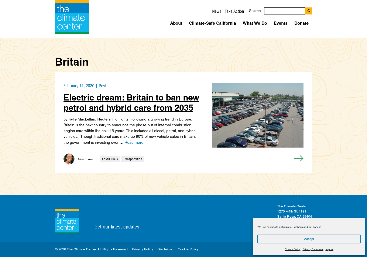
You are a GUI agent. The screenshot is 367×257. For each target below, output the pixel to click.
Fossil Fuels (110, 159)
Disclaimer (165, 249)
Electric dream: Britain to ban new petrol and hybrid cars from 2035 (131, 102)
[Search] (308, 10)
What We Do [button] (255, 23)
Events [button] (281, 23)
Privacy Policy (142, 249)
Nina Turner (86, 159)
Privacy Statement (313, 249)
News (216, 11)
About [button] (176, 23)
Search (255, 10)
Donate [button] (301, 23)
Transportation (132, 159)
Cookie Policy (293, 249)
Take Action (234, 11)
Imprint (329, 249)
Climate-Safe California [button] (212, 23)
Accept (309, 239)
